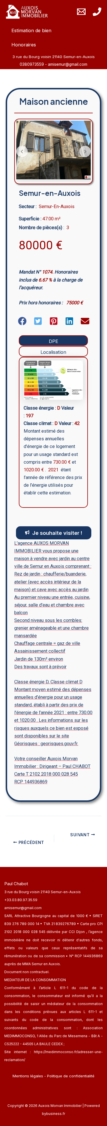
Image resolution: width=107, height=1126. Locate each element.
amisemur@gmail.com (67, 64)
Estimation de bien (31, 30)
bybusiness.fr (53, 1113)
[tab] (53, 340)
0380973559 (32, 64)
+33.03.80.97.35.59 (20, 900)
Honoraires (23, 45)
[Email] (81, 11)
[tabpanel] (53, 432)
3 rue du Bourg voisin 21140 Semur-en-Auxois (42, 892)
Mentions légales (28, 1076)
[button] (22, 321)
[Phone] (97, 11)
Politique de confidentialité (70, 1076)
